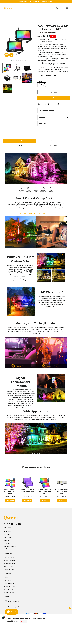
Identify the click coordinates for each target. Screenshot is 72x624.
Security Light (8, 537)
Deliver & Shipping (9, 560)
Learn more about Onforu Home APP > (36, 213)
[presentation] (24, 439)
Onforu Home (27, 202)
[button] (12, 61)
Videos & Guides (9, 557)
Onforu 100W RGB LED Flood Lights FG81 (44, 491)
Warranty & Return (10, 563)
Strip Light (7, 543)
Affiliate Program (9, 583)
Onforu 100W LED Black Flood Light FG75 (27, 491)
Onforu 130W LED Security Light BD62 (61, 491)
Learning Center (9, 592)
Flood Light (7, 531)
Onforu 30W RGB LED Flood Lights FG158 (10, 491)
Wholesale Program (10, 586)
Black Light (7, 540)
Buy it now (54, 98)
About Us (7, 577)
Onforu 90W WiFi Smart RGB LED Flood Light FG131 (26, 618)
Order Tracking (8, 566)
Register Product (9, 569)
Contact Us (7, 580)
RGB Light (7, 534)
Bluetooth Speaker (10, 546)
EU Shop (6, 549)
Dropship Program (9, 589)
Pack (40, 81)
